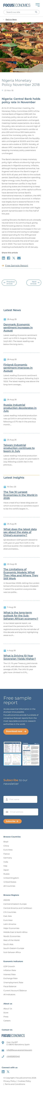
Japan (6, 870)
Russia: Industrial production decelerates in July (20, 408)
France (6, 854)
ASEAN (6, 900)
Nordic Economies (11, 936)
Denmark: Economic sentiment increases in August (18, 327)
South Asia (8, 944)
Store (5, 1013)
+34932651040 (13, 1056)
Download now (14, 731)
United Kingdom (11, 878)
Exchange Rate (10, 978)
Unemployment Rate (13, 982)
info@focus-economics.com (19, 1050)
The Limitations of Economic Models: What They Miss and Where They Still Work (20, 574)
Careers (6, 1021)
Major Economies (11, 928)
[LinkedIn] (3, 1071)
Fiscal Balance (9, 986)
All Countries (9, 886)
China (6, 846)
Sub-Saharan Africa (12, 952)
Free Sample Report (16, 265)
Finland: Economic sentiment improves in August (18, 367)
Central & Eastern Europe (15, 904)
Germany (7, 858)
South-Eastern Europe (13, 948)
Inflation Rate (9, 970)
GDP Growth (9, 966)
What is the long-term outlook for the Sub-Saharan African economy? (20, 615)
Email (6, 806)
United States (9, 882)
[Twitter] (8, 1071)
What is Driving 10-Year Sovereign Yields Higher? (19, 657)
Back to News (11, 19)
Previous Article (11, 283)
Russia (6, 874)
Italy (5, 866)
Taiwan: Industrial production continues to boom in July (19, 448)
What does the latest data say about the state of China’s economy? (20, 532)
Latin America (9, 924)
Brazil (5, 842)
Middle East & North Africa (15, 932)
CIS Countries (9, 912)
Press (5, 1017)
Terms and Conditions (15, 1084)
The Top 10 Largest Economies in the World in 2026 (20, 495)
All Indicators (9, 994)
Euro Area (7, 850)
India (5, 862)
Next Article (33, 283)
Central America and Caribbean (17, 908)
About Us (7, 1009)
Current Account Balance (15, 990)
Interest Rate (9, 974)
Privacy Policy (9, 1081)
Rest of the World (11, 940)
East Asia (7, 916)
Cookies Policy (24, 1081)
